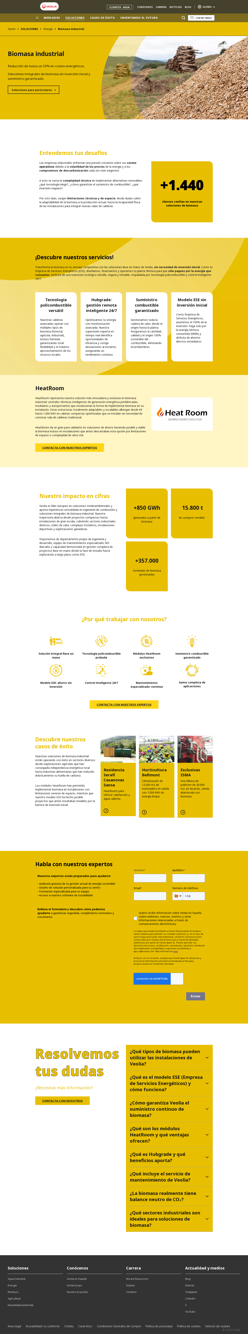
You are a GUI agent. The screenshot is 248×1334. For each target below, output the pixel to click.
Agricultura (14, 1298)
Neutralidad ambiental (20, 1305)
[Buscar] (183, 18)
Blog (188, 7)
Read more (118, 776)
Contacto (131, 1292)
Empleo (130, 1285)
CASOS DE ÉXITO (102, 18)
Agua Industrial (16, 1278)
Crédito (69, 1326)
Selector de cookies (217, 1326)
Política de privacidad (159, 1326)
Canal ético (85, 1326)
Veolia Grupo (74, 1285)
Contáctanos (204, 17)
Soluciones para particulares (32, 90)
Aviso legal (14, 1326)
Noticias (176, 7)
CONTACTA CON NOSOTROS (62, 1101)
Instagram (191, 1292)
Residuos (13, 1292)
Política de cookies (189, 1326)
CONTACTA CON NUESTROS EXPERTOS (69, 447)
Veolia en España (77, 1278)
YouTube (190, 1311)
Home (12, 29)
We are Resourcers (137, 1278)
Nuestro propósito (77, 1292)
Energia (12, 1285)
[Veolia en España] (49, 6)
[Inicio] (37, 17)
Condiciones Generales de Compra (119, 1326)
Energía (48, 29)
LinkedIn (190, 1298)
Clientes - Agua (119, 7)
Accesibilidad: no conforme (43, 1326)
